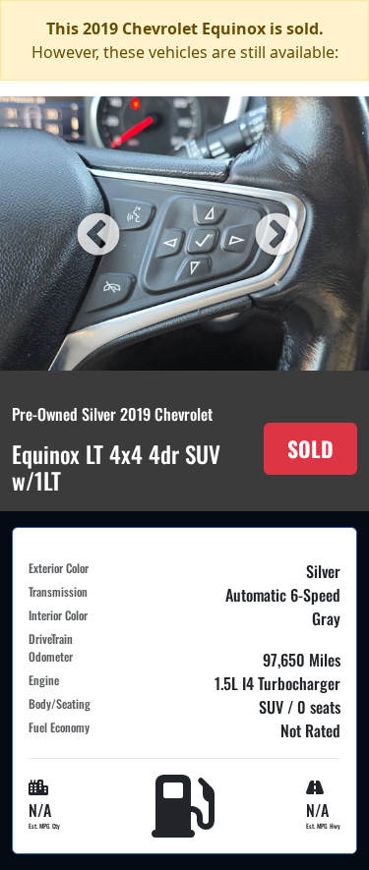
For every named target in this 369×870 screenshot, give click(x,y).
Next (273, 233)
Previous (95, 233)
